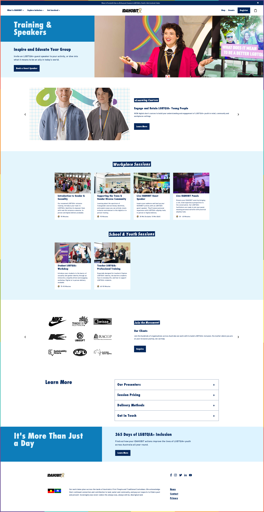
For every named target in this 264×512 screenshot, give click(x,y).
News (173, 489)
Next (239, 114)
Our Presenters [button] (129, 384)
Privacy (174, 498)
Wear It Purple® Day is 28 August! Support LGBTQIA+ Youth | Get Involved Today (130, 3)
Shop (223, 10)
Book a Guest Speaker (26, 68)
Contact (174, 494)
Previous (25, 114)
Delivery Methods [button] (130, 405)
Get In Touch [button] (126, 415)
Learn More (141, 127)
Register (244, 10)
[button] (73, 196)
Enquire (140, 349)
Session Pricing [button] (128, 395)
